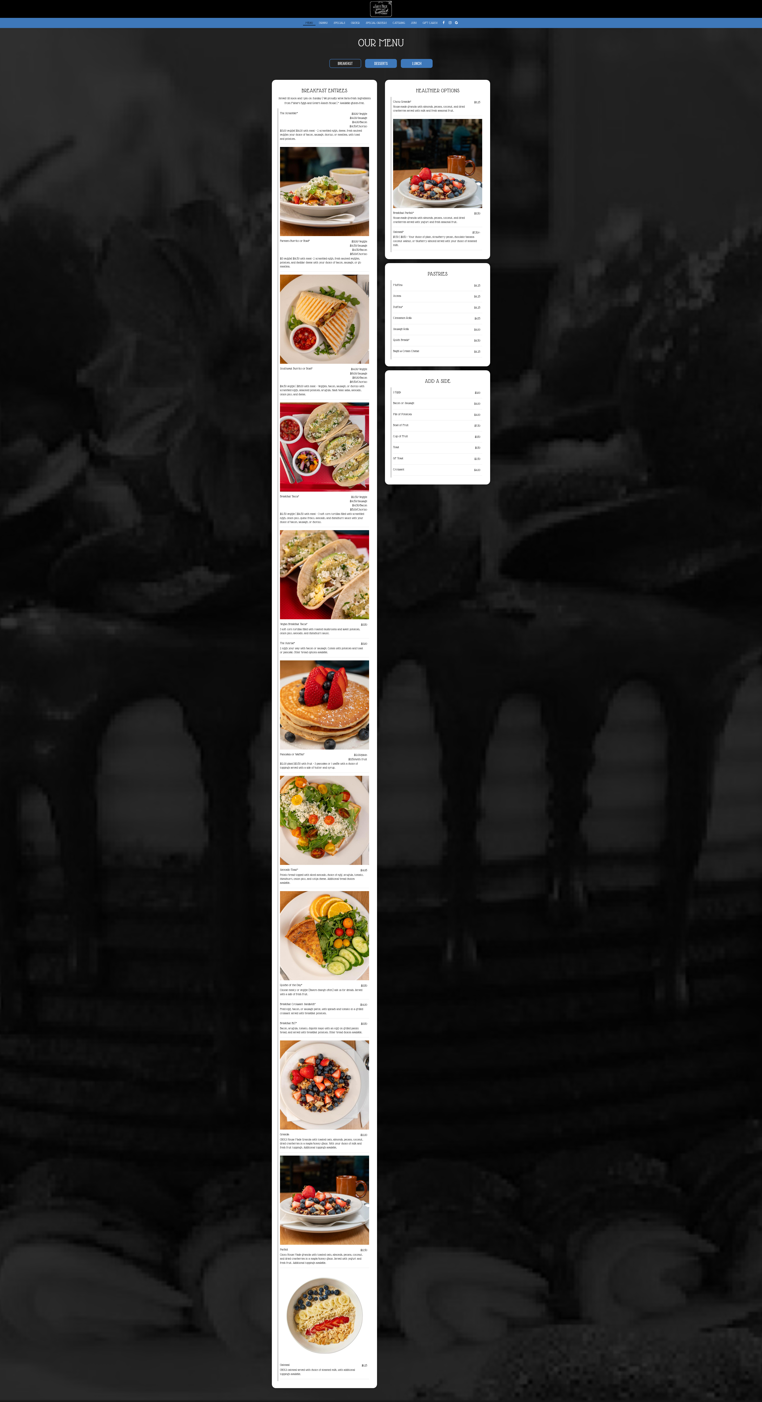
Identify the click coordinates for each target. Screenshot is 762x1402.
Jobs (414, 22)
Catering (399, 22)
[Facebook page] (444, 22)
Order (355, 22)
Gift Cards (430, 22)
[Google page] (456, 22)
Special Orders (376, 22)
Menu (309, 22)
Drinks (323, 22)
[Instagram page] (450, 22)
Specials (339, 22)
